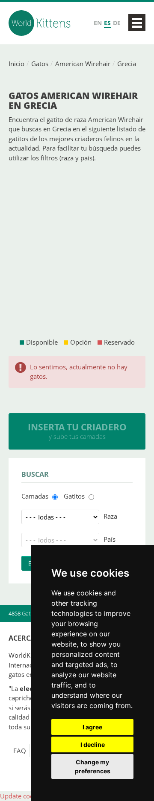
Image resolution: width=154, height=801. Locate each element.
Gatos (39, 63)
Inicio (16, 63)
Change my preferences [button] (92, 766)
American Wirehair (82, 63)
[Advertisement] (77, 250)
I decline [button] (92, 744)
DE (117, 23)
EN (98, 23)
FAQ (19, 750)
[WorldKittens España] (41, 23)
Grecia (126, 63)
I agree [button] (92, 727)
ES (107, 23)
